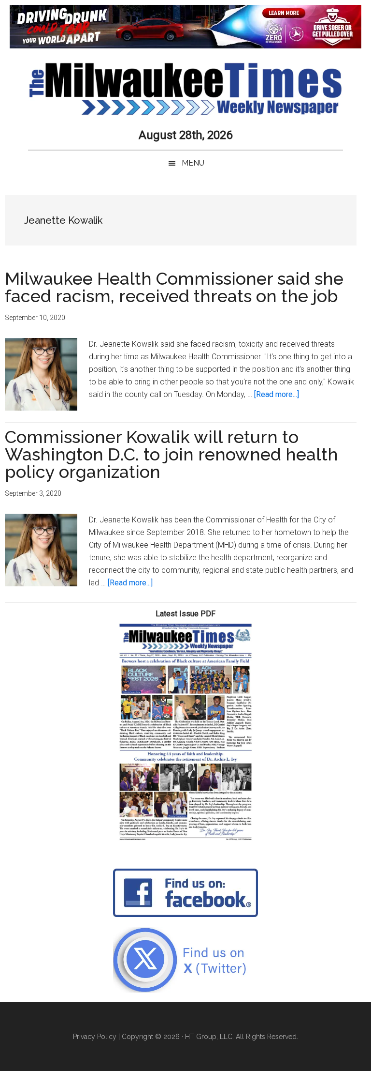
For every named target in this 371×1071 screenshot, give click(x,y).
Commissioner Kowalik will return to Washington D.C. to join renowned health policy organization (171, 454)
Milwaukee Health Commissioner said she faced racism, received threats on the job (174, 287)
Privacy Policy (94, 1036)
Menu (193, 163)
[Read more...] (276, 394)
